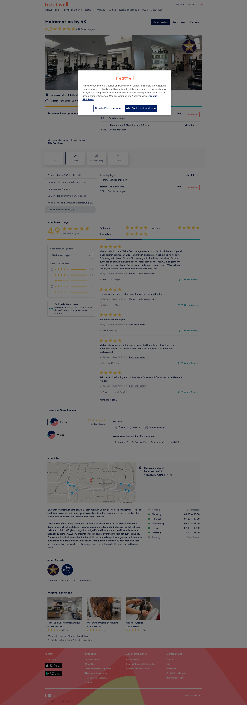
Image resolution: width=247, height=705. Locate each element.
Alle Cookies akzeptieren (141, 108)
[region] (124, 92)
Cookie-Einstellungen (108, 108)
